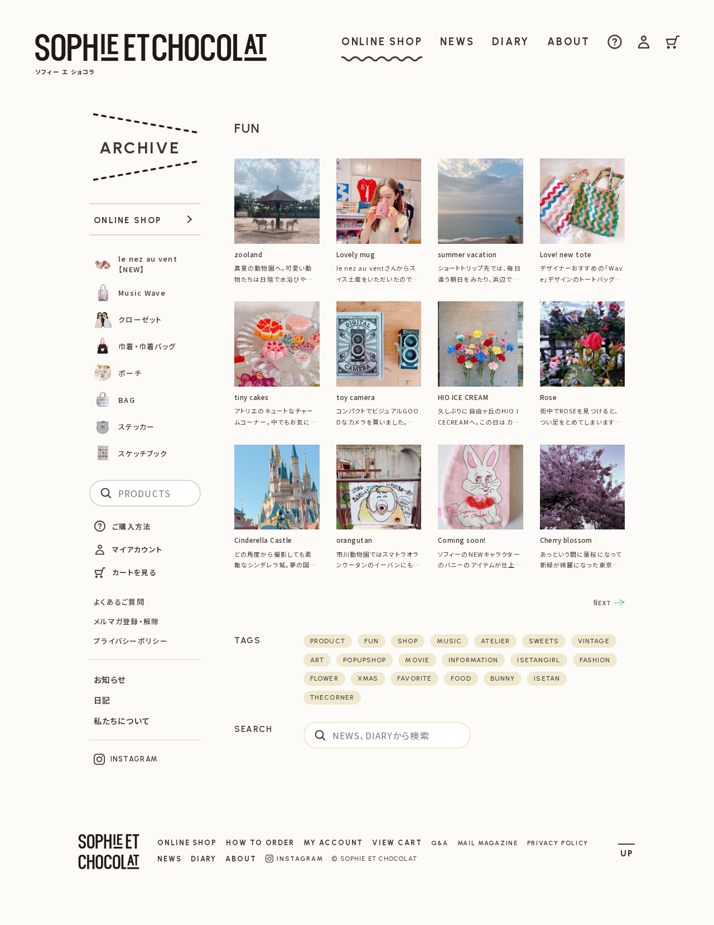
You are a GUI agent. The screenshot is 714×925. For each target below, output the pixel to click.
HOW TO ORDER (260, 843)
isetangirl (538, 660)
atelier (495, 641)
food (461, 678)
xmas (368, 678)
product (327, 641)
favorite (414, 678)
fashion (595, 660)
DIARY (204, 859)
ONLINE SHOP (187, 843)
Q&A (439, 843)
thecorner (332, 697)
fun (371, 641)
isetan (547, 678)
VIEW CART (397, 843)
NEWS (169, 859)
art (317, 660)
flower (324, 678)
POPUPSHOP (364, 660)
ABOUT (241, 859)
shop (407, 641)
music (449, 641)
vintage (594, 641)
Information (473, 660)
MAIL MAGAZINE (487, 843)
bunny (502, 678)
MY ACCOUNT (333, 843)
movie (417, 660)
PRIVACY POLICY (558, 843)
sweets (544, 641)
